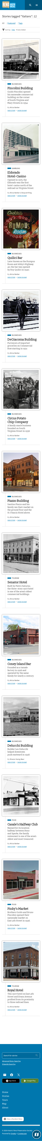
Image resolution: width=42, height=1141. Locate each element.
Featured (11, 23)
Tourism (15, 578)
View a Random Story (14, 1119)
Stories (5, 1096)
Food (14, 820)
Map (4, 1103)
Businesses (17, 84)
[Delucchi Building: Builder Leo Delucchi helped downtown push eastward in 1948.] (21, 716)
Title (13, 30)
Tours (5, 1100)
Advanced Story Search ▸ (11, 1061)
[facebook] (11, 1074)
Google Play (31, 1081)
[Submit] (36, 1055)
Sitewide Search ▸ (9, 1064)
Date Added (21, 30)
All (3, 23)
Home (5, 1092)
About (5, 1107)
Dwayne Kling (26, 193)
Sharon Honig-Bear (17, 759)
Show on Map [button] (22, 110)
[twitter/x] (18, 1074)
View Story (11, 110)
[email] (4, 1074)
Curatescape (22, 1133)
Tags (20, 23)
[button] (30, 5)
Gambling (16, 168)
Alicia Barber (14, 107)
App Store (12, 1081)
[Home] (9, 5)
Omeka (13, 1133)
